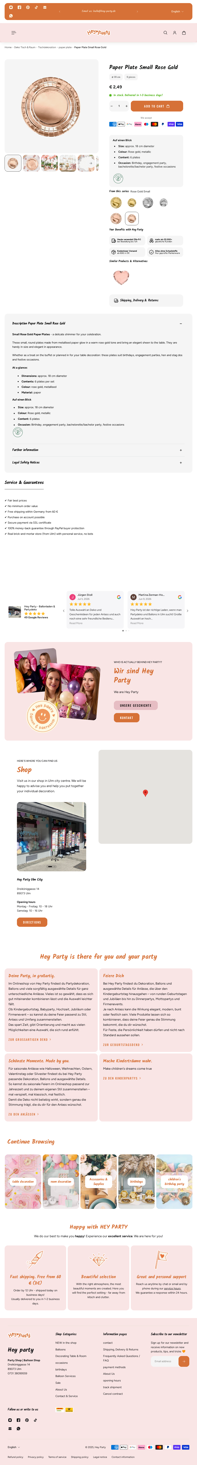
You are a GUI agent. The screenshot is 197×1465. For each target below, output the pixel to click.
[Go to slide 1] (123, 630)
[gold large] (116, 202)
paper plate (65, 47)
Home (8, 47)
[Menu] (13, 32)
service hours (172, 1288)
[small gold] (132, 202)
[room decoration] (98, 1181)
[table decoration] (61, 1181)
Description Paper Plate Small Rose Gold (38, 323)
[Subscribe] (184, 1361)
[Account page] (174, 32)
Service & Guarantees (24, 483)
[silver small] (163, 202)
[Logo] (98, 32)
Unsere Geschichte (136, 705)
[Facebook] (19, 7)
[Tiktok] (36, 7)
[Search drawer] (165, 32)
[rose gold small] (132, 218)
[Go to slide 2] (126, 630)
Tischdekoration (47, 47)
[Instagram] (11, 7)
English (12, 1447)
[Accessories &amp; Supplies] (136, 1181)
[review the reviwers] (119, 597)
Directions (32, 922)
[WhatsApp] (11, 16)
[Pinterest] (28, 7)
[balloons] (23, 1181)
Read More (76, 623)
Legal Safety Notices (25, 462)
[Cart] (184, 32)
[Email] (45, 7)
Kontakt (126, 718)
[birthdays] (174, 1181)
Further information (25, 450)
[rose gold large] (116, 218)
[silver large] (147, 202)
